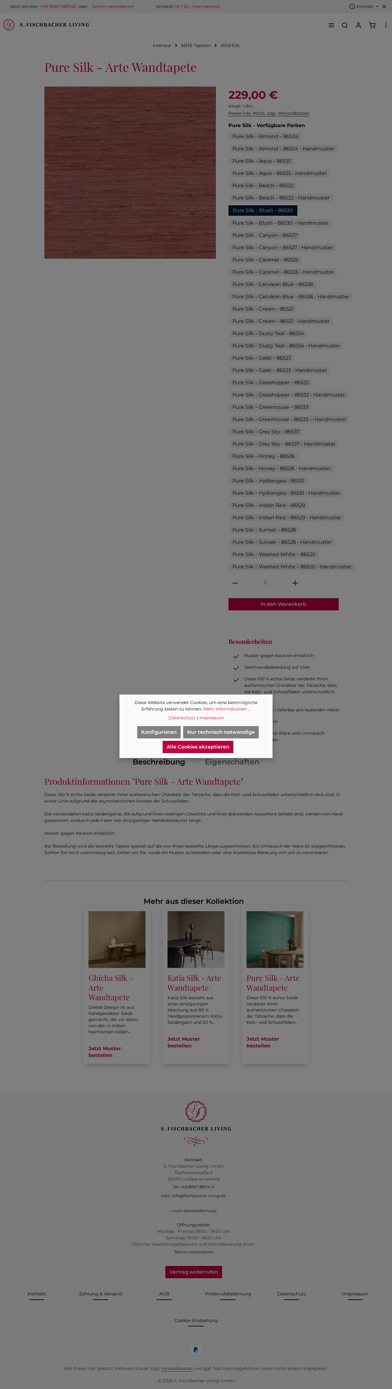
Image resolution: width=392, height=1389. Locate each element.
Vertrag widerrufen (193, 1272)
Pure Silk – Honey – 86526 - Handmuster (281, 468)
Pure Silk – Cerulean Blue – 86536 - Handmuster (290, 297)
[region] (130, 173)
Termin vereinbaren (193, 1251)
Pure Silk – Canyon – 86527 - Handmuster (282, 247)
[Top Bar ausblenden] (384, 6)
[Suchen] (345, 25)
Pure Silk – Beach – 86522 (263, 185)
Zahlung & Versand (100, 1294)
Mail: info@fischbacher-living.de (193, 1195)
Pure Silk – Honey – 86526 (263, 456)
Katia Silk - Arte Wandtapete (194, 982)
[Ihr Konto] (358, 25)
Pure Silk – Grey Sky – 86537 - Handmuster (283, 444)
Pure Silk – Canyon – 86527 (264, 235)
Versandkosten (177, 1368)
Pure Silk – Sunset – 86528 (264, 530)
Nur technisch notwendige (221, 732)
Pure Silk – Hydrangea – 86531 (268, 481)
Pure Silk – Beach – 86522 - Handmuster (281, 198)
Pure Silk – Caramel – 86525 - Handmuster (283, 272)
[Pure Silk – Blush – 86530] (130, 173)
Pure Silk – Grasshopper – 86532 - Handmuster (288, 395)
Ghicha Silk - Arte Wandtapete (111, 987)
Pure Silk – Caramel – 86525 (265, 260)
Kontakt (37, 1294)
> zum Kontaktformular (193, 1210)
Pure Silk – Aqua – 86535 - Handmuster (279, 173)
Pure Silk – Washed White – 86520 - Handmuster (291, 567)
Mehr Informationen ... (227, 709)
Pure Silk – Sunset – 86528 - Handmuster (282, 542)
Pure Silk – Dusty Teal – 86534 (268, 333)
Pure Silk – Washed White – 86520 (273, 554)
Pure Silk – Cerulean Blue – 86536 (272, 284)
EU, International (202, 6)
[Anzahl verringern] (235, 583)
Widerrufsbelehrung (228, 1294)
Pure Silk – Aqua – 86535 (261, 161)
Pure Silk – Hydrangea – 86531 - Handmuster (286, 493)
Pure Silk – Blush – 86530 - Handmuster (280, 223)
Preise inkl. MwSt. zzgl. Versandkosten (268, 113)
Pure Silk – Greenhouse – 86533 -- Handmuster (289, 419)
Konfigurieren (159, 732)
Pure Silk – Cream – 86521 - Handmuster (281, 321)
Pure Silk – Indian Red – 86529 (268, 505)
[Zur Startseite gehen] (45, 25)
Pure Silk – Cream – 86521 (263, 309)
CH (177, 6)
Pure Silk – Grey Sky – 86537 (266, 432)
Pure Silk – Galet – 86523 (261, 358)
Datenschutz (291, 1294)
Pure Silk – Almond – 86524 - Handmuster (283, 149)
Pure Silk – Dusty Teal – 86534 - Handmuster (286, 346)
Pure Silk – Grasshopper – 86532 (270, 382)
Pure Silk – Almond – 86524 (265, 136)
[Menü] (331, 25)
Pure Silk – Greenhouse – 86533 (270, 407)
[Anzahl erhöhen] (295, 583)
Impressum (355, 1294)
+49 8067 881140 (58, 6)
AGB (164, 1294)
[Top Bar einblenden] (386, 25)
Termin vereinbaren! (113, 6)
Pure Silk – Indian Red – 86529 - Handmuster (286, 517)
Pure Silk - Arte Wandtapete (273, 982)
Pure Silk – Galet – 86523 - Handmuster (279, 370)
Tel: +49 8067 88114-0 (193, 1186)
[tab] (159, 762)
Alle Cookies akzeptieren (198, 747)
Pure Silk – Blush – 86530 (263, 210)
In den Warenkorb (283, 604)
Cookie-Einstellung (196, 1320)
